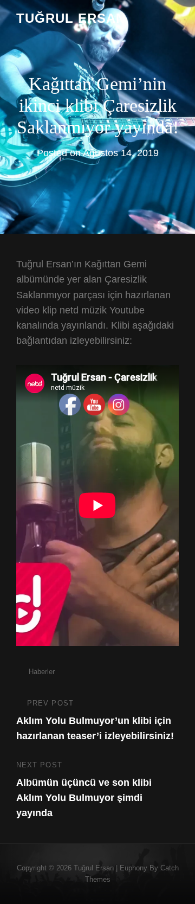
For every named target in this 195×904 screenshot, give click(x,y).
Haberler (42, 672)
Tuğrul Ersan (71, 18)
